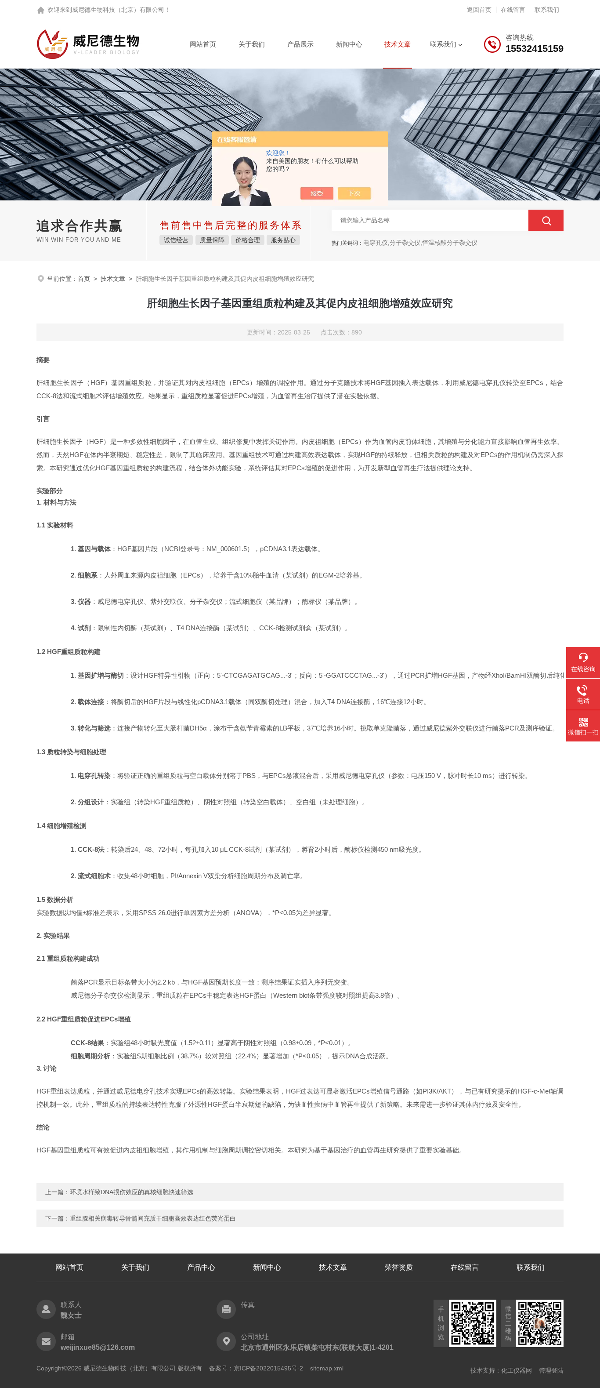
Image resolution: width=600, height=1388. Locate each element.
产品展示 (300, 44)
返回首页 (479, 9)
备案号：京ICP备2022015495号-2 (256, 1368)
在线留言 (513, 9)
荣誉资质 (399, 1267)
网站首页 (203, 44)
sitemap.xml (326, 1368)
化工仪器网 (516, 1370)
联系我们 (547, 9)
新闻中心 (349, 44)
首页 (84, 278)
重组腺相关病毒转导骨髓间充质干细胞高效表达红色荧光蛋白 (153, 1218)
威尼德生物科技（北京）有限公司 (118, 9)
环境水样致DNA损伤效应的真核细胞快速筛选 (131, 1191)
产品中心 (201, 1267)
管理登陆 (551, 1370)
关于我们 (252, 44)
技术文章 (397, 44)
